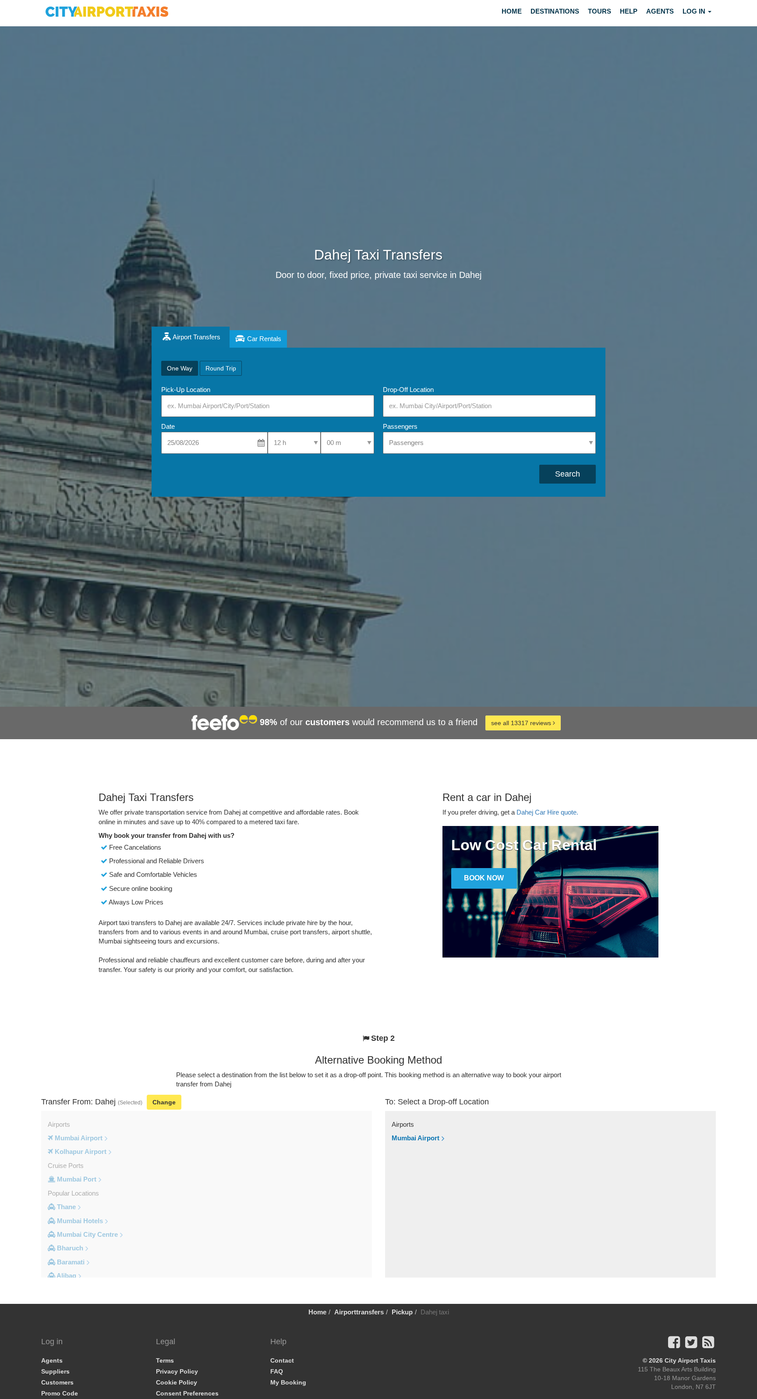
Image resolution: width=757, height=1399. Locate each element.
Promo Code (59, 1393)
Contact (282, 1360)
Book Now (484, 878)
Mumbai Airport (415, 1138)
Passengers (400, 426)
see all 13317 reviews (522, 722)
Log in (695, 11)
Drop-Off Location (408, 389)
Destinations (555, 11)
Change (164, 1102)
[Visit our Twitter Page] (691, 1345)
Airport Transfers (196, 337)
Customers (57, 1382)
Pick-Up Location (185, 389)
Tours (599, 11)
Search (567, 474)
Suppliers (55, 1371)
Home (512, 11)
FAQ (276, 1371)
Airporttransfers (359, 1312)
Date (168, 426)
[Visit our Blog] (708, 1345)
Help (628, 11)
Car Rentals (264, 338)
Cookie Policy (176, 1382)
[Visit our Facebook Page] (674, 1345)
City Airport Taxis (690, 1360)
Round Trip (220, 368)
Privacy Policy (177, 1371)
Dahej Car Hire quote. (547, 812)
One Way (179, 368)
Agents (660, 11)
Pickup (402, 1312)
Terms (165, 1360)
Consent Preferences (187, 1393)
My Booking (288, 1382)
